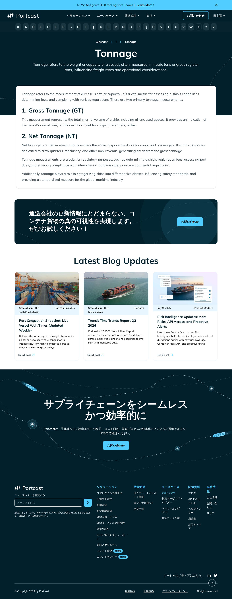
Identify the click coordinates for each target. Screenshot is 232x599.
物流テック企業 (171, 518)
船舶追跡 (102, 505)
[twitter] (216, 575)
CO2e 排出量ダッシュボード (112, 536)
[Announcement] (116, 5)
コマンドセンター (107, 556)
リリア (210, 513)
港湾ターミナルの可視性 (111, 523)
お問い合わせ (195, 15)
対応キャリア (194, 526)
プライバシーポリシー (175, 591)
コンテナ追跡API (143, 502)
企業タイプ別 (168, 492)
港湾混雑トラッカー (108, 517)
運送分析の (103, 529)
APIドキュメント (194, 500)
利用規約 (130, 591)
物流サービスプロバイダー (172, 500)
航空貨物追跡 (104, 511)
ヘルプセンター (194, 510)
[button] (78, 15)
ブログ (192, 493)
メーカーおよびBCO (171, 510)
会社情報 (212, 497)
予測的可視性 (104, 499)
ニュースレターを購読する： (30, 495)
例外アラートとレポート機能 (145, 494)
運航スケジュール (107, 544)
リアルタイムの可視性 (109, 493)
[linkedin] (209, 575)
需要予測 (139, 508)
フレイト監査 (104, 550)
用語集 (192, 518)
